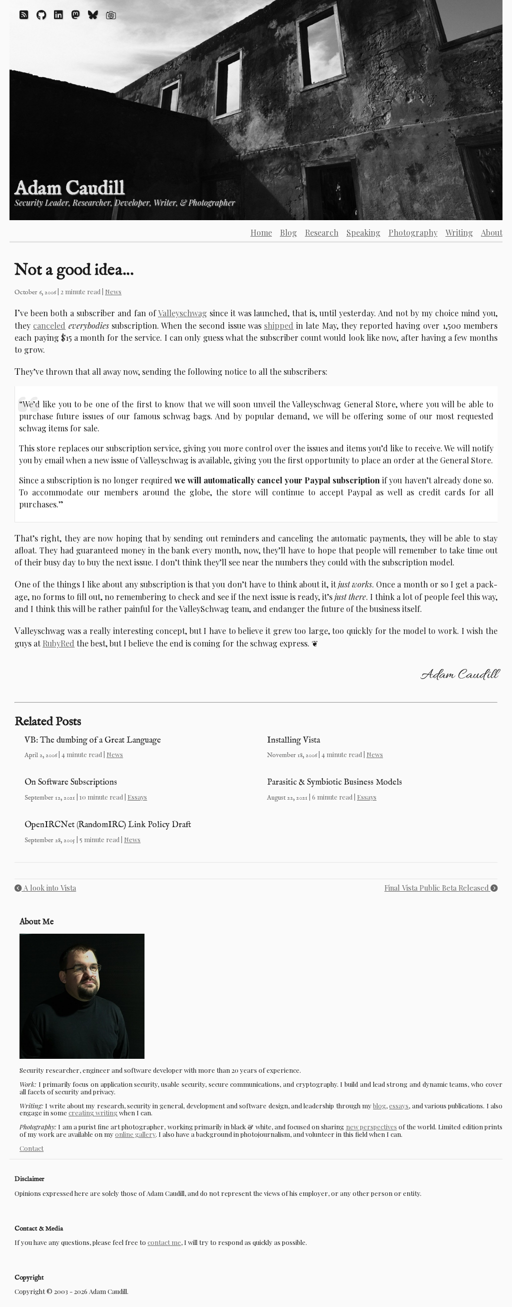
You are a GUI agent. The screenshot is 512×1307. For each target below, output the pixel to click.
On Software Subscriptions (70, 782)
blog (379, 1105)
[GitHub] (41, 14)
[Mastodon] (75, 14)
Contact (32, 1148)
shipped (279, 325)
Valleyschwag (182, 313)
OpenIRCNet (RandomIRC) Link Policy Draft (107, 825)
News (113, 291)
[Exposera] (111, 14)
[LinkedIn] (58, 14)
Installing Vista (293, 740)
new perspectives (371, 1126)
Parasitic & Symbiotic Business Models (334, 782)
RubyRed (58, 643)
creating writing (93, 1112)
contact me (164, 1242)
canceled (49, 325)
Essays (137, 797)
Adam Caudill (69, 189)
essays (398, 1105)
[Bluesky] (93, 14)
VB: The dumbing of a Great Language (92, 740)
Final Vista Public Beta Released (437, 888)
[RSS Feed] (24, 14)
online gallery (135, 1134)
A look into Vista (49, 888)
